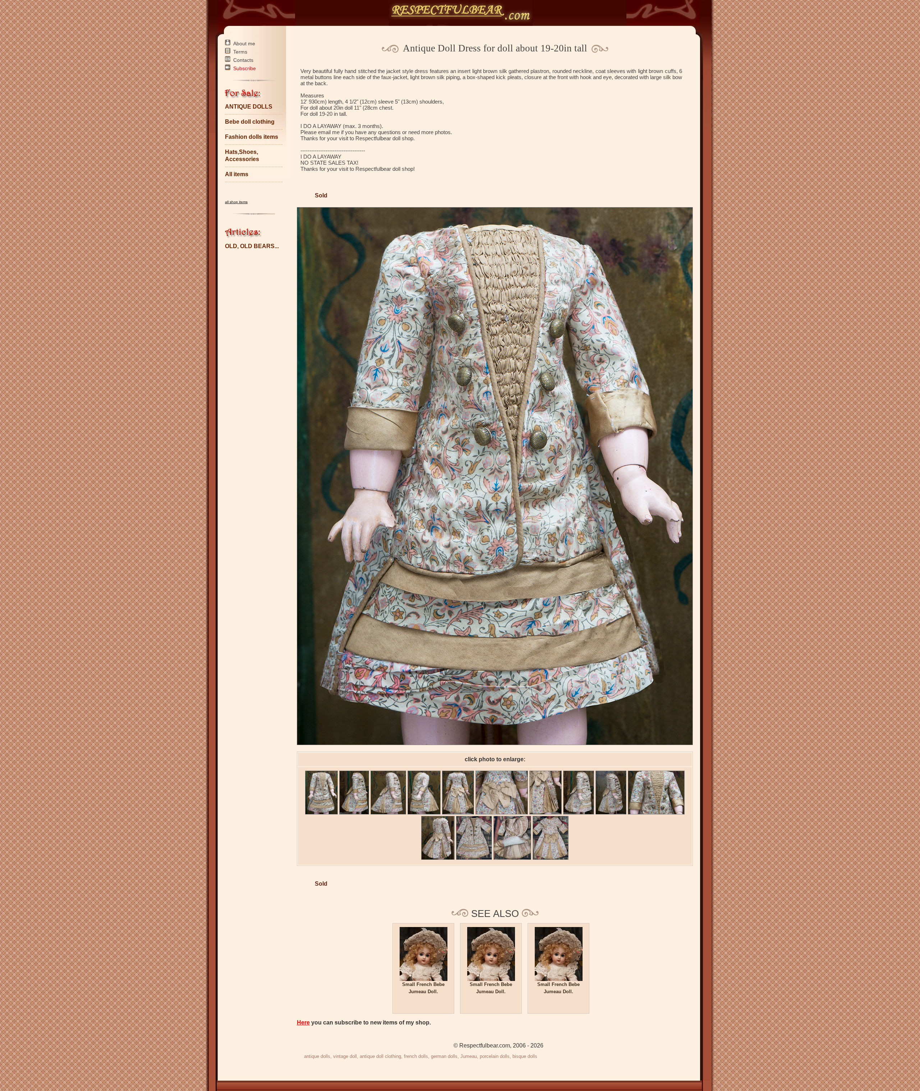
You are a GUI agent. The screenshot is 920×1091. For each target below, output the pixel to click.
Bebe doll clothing (250, 122)
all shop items (236, 202)
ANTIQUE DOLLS (248, 107)
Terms (240, 52)
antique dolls (317, 1056)
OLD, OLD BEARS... (252, 246)
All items (236, 174)
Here (303, 1022)
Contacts (243, 60)
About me (244, 43)
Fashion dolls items (251, 137)
